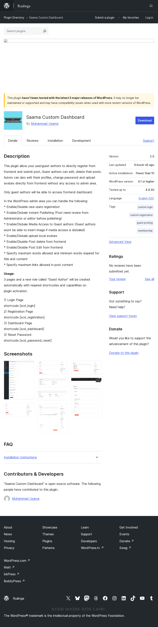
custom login (145, 207)
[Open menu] (152, 6)
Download (145, 120)
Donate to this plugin (124, 353)
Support (148, 141)
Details (13, 141)
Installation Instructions (20, 457)
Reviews (33, 141)
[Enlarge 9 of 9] (96, 391)
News (8, 534)
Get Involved (128, 527)
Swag (125, 548)
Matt (9, 567)
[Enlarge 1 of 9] (29, 366)
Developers (89, 541)
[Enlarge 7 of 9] (96, 366)
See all (149, 279)
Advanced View (120, 242)
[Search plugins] (45, 31)
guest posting (145, 222)
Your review (117, 279)
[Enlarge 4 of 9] (63, 383)
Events (124, 534)
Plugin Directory (14, 17)
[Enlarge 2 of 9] (29, 408)
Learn (85, 527)
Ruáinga (18, 598)
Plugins (47, 541)
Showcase (49, 527)
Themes (48, 534)
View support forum (123, 316)
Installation (55, 141)
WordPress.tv (92, 548)
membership (145, 230)
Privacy (9, 548)
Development (81, 141)
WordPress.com (17, 561)
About (8, 527)
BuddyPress (14, 581)
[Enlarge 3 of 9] (63, 366)
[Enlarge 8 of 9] (96, 383)
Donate (126, 541)
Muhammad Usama (44, 124)
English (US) (146, 198)
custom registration (141, 215)
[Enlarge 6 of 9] (63, 409)
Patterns (48, 548)
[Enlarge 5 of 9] (63, 396)
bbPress (11, 574)
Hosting (9, 541)
